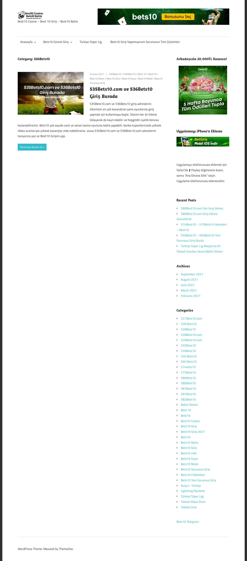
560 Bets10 (189, 361)
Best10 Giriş (189, 426)
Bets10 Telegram (187, 521)
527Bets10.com (191, 318)
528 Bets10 (189, 324)
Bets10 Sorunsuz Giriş (195, 469)
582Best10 (188, 399)
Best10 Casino (190, 421)
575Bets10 (188, 372)
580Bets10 (188, 383)
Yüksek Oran (189, 507)
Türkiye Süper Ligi (192, 496)
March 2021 (189, 290)
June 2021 (188, 285)
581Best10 (188, 388)
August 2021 (189, 279)
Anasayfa (26, 41)
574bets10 (188, 367)
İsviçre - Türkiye (191, 485)
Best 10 (142, 74)
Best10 (152, 74)
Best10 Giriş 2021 (193, 431)
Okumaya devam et (31, 147)
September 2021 (192, 274)
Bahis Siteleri (189, 404)
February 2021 (191, 295)
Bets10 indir (189, 453)
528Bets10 (188, 329)
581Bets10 (188, 394)
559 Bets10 (189, 356)
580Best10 (188, 378)
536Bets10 (129, 74)
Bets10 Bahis (97, 78)
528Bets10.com (191, 334)
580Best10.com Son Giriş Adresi (202, 208)
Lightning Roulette (193, 491)
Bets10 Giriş (113, 78)
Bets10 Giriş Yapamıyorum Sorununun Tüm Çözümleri (145, 41)
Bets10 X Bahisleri (193, 474)
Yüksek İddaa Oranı (193, 501)
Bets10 (185, 437)
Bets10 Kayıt (129, 78)
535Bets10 (115, 74)
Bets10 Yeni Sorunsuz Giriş (198, 480)
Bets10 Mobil (145, 78)
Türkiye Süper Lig (91, 41)
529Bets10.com (191, 340)
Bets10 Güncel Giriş (56, 41)
